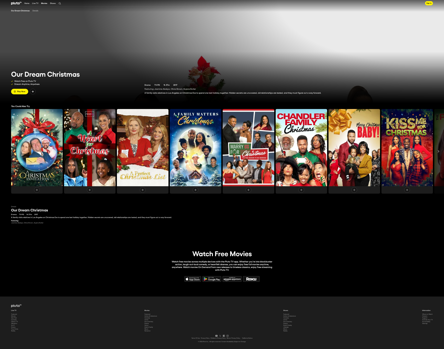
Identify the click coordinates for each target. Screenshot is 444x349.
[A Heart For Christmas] (90, 151)
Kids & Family (149, 327)
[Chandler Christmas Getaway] (301, 151)
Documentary (149, 321)
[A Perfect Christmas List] (142, 151)
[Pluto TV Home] (16, 3)
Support (424, 318)
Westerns (14, 323)
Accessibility (426, 321)
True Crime (14, 329)
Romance (147, 331)
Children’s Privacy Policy (218, 338)
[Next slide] (438, 151)
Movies (44, 3)
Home (26, 3)
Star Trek (14, 318)
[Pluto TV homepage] (16, 306)
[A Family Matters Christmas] (195, 151)
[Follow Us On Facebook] (224, 336)
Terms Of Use (195, 338)
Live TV (35, 3)
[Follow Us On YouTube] (216, 336)
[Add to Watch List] (33, 91)
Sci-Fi (13, 325)
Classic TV (14, 321)
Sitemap (424, 323)
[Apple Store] (192, 279)
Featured (14, 314)
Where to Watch (427, 314)
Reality (13, 331)
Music (146, 329)
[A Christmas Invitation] (37, 151)
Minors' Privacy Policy (233, 338)
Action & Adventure (151, 316)
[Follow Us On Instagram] (227, 336)
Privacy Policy (205, 338)
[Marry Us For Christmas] (248, 151)
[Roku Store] (251, 279)
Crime (146, 320)
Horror (146, 325)
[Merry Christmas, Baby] (354, 151)
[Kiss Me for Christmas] (407, 151)
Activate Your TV (427, 320)
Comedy (14, 320)
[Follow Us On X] (220, 336)
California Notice (247, 338)
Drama (13, 327)
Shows (53, 3)
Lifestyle (286, 327)
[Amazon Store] (232, 279)
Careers (424, 316)
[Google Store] (211, 279)
